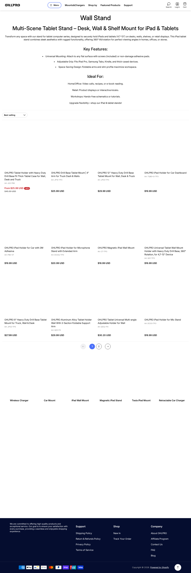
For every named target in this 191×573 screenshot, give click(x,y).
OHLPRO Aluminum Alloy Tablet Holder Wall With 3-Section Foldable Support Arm (71, 323)
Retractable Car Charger (172, 400)
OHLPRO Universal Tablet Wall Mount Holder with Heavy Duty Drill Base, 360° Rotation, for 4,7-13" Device (165, 251)
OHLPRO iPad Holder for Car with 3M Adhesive (23, 249)
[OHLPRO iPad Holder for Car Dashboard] (165, 148)
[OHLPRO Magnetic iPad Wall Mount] (119, 223)
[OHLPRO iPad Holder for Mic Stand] (165, 295)
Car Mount (49, 400)
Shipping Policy (84, 533)
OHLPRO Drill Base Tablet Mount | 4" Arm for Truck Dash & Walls (70, 174)
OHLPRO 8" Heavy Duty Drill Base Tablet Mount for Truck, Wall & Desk (25, 321)
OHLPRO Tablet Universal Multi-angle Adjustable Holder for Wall (117, 321)
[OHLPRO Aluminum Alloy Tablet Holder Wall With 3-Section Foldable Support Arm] (72, 295)
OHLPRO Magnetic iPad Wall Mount (116, 247)
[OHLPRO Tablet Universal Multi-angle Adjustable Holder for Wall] (119, 295)
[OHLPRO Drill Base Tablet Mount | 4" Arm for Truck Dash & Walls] (72, 148)
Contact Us (156, 544)
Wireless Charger (19, 400)
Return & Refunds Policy (88, 538)
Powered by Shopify (159, 567)
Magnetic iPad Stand (111, 400)
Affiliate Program (159, 538)
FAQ (153, 550)
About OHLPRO (159, 533)
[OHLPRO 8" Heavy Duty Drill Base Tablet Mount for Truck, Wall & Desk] (25, 295)
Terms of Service (84, 550)
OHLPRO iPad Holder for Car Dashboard (165, 172)
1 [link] (92, 346)
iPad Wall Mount (80, 400)
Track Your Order (122, 538)
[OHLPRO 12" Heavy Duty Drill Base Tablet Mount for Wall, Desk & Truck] (119, 148)
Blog (153, 555)
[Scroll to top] (178, 567)
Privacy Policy (83, 544)
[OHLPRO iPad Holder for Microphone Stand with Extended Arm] (72, 223)
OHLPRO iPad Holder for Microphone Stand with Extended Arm (70, 249)
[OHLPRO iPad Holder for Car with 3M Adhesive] (25, 223)
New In (117, 533)
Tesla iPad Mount (141, 400)
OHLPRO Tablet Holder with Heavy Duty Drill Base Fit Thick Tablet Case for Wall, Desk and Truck (25, 176)
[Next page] (108, 346)
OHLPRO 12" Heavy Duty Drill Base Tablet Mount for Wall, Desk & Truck (116, 174)
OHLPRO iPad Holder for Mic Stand (162, 319)
